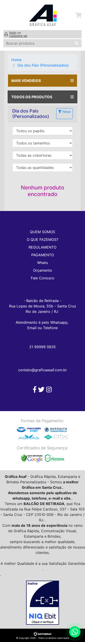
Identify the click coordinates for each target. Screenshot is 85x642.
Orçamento (42, 270)
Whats (42, 262)
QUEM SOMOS (42, 232)
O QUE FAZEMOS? (42, 239)
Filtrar (66, 112)
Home (16, 59)
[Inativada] (42, 603)
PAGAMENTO (42, 255)
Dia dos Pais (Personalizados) (43, 65)
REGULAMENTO (42, 247)
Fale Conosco (42, 278)
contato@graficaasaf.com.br (42, 370)
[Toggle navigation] (8, 15)
